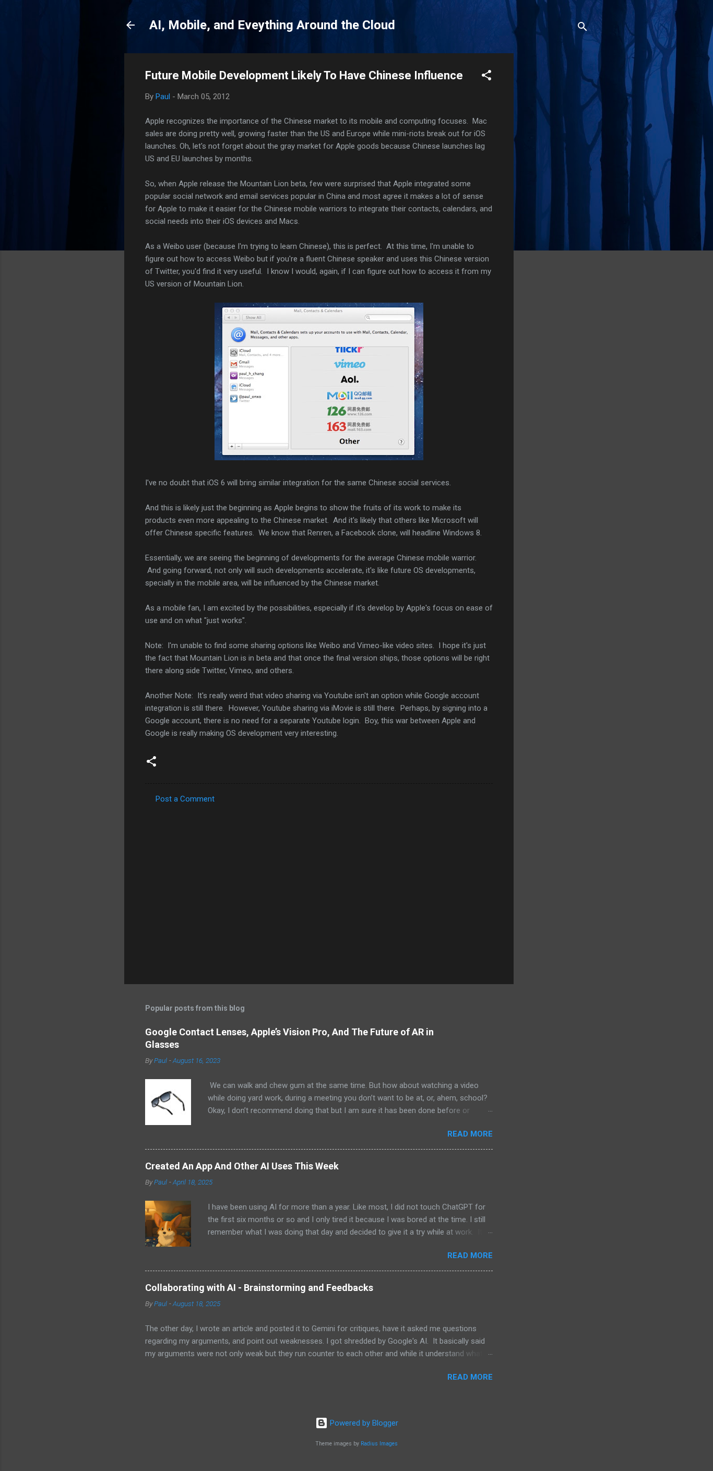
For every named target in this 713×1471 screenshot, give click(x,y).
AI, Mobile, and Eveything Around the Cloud (272, 25)
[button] (486, 77)
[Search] (582, 28)
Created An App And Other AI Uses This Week (242, 1166)
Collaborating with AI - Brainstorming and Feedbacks (259, 1287)
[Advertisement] (555, 209)
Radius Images (379, 1443)
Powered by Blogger (363, 1423)
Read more (470, 1134)
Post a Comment (185, 799)
